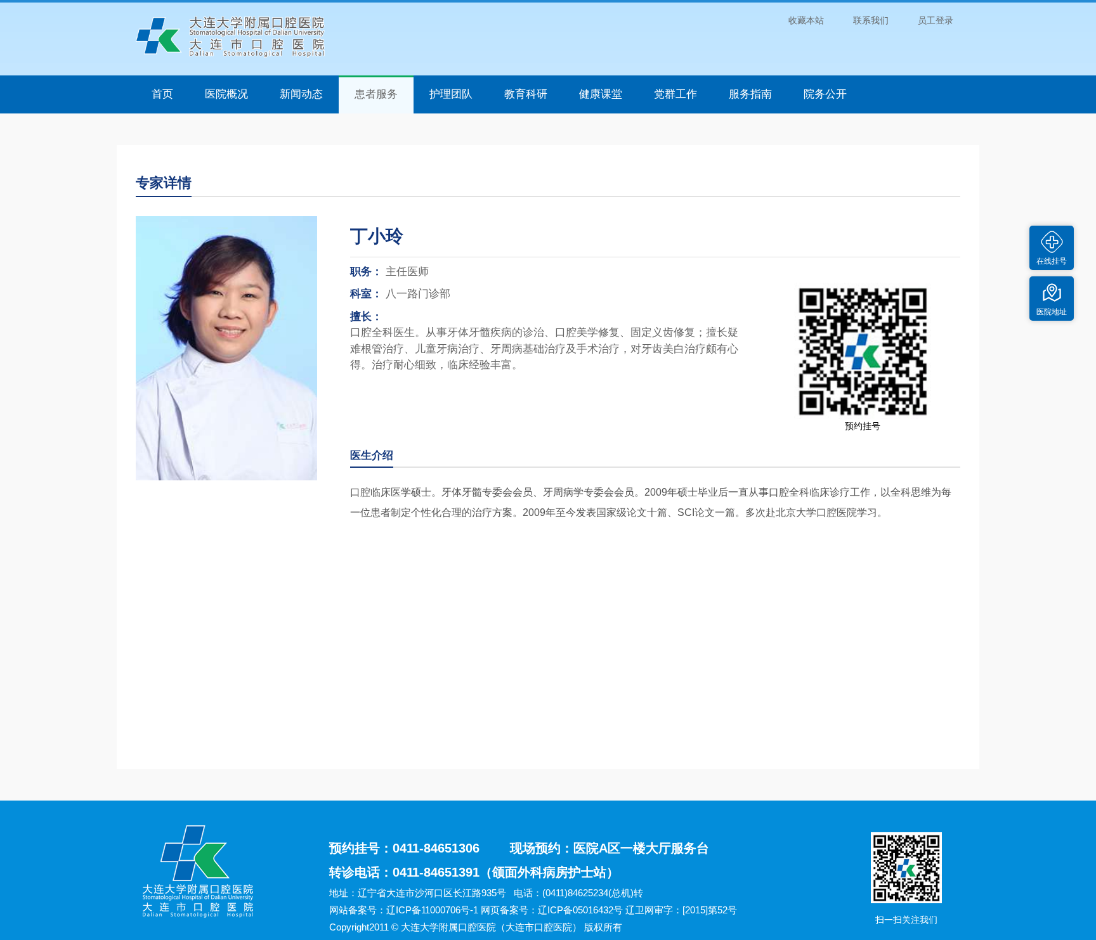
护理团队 (451, 94)
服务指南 (750, 94)
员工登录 (935, 20)
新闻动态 (301, 94)
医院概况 (226, 94)
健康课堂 (600, 94)
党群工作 (675, 94)
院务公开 (825, 94)
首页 (162, 94)
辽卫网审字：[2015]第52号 (681, 910)
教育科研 (525, 94)
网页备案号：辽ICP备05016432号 (552, 910)
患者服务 (376, 94)
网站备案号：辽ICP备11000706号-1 (403, 910)
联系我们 (871, 20)
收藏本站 (806, 20)
